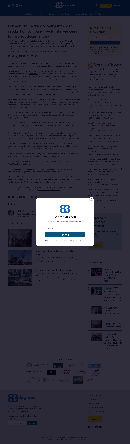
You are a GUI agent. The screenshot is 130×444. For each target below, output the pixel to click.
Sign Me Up (65, 235)
